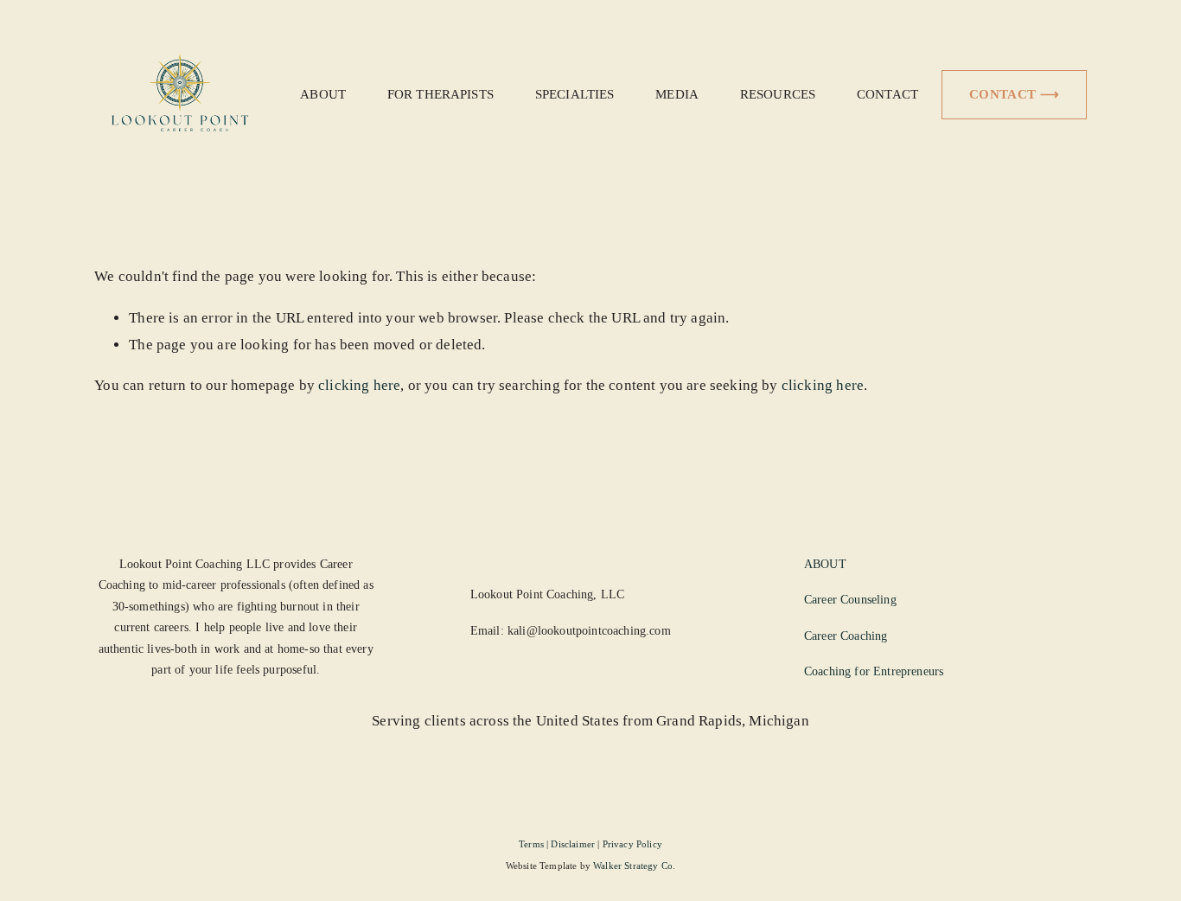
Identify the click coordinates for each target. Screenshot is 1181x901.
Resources (777, 93)
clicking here (359, 385)
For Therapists (440, 93)
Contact (887, 93)
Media (677, 93)
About (323, 93)
